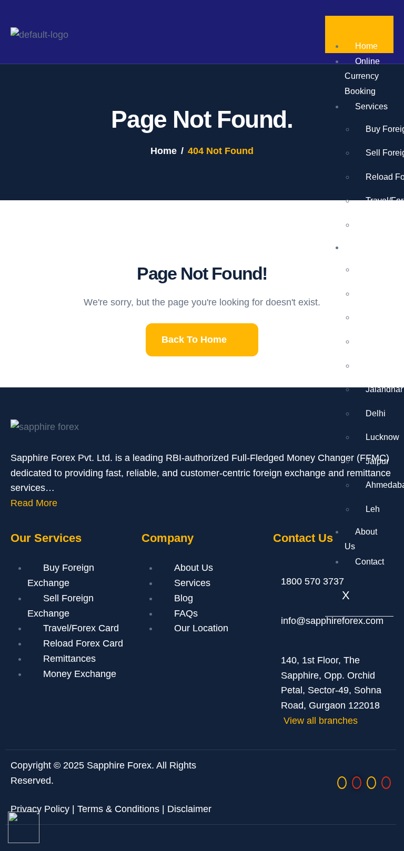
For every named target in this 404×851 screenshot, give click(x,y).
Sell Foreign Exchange (60, 606)
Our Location (201, 628)
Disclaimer (189, 809)
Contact (369, 561)
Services (192, 583)
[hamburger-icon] (383, 27)
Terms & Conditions (118, 809)
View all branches (321, 720)
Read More (34, 503)
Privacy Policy (40, 809)
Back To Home (194, 339)
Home (366, 46)
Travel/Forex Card (81, 628)
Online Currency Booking (362, 76)
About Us (361, 539)
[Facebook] (356, 782)
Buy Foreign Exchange (60, 575)
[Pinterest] (386, 782)
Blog (183, 598)
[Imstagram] (342, 782)
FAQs (186, 613)
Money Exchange (79, 674)
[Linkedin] (371, 782)
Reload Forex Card (83, 643)
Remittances (69, 658)
